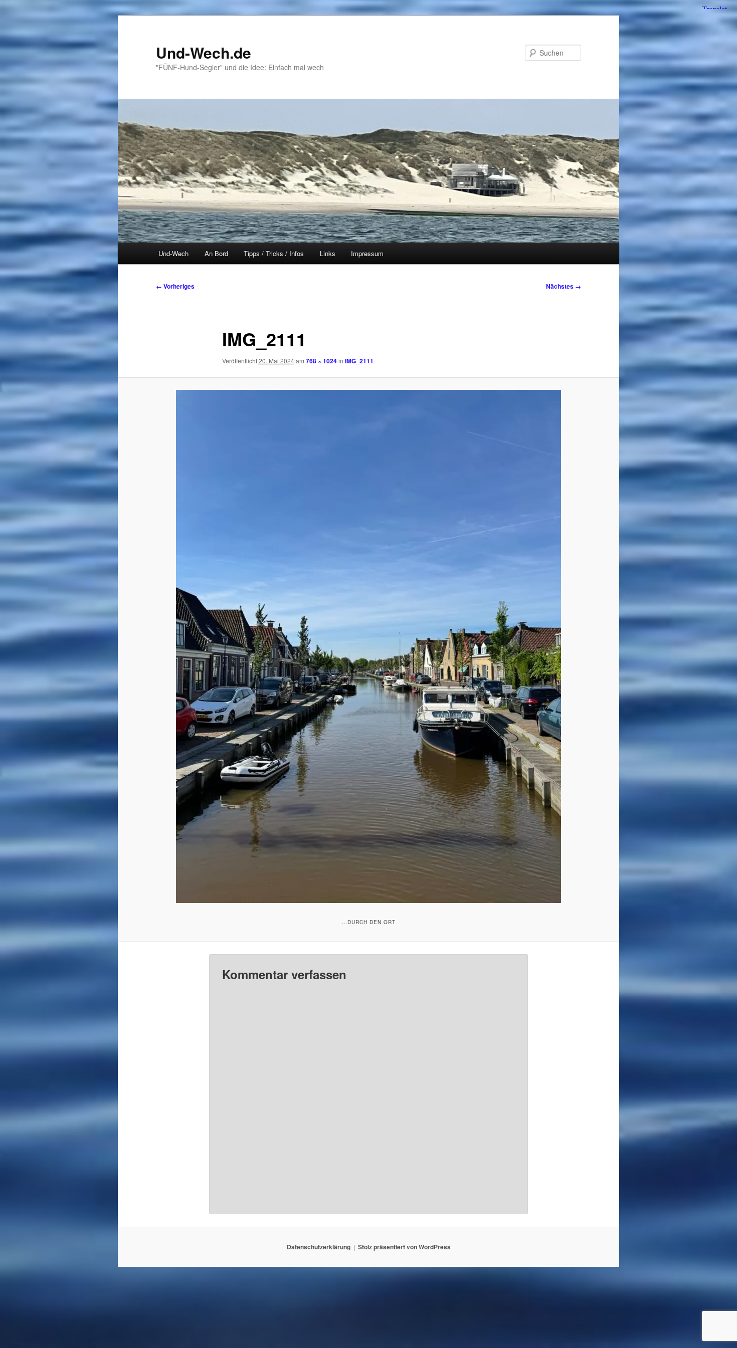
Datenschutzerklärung (318, 1246)
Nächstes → (563, 286)
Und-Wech (173, 253)
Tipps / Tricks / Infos (274, 253)
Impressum (367, 253)
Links (327, 253)
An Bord (216, 253)
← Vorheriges (175, 286)
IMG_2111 (359, 360)
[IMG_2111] (368, 646)
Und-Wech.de (203, 52)
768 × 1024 (321, 360)
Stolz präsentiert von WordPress (404, 1246)
